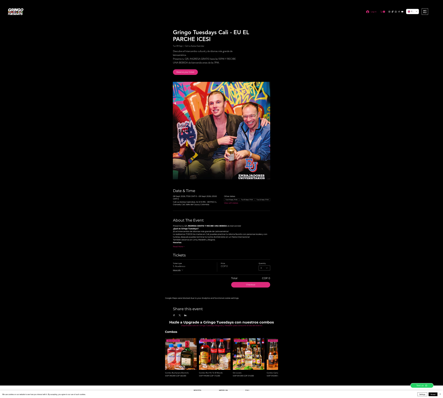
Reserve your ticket (185, 72)
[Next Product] (274, 353)
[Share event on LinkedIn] (185, 315)
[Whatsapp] (396, 12)
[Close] (440, 394)
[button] (383, 12)
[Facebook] (399, 12)
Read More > (178, 246)
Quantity (262, 263)
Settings (422, 394)
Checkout (250, 285)
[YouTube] (402, 12)
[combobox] (264, 268)
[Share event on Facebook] (174, 315)
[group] (221, 357)
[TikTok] (392, 12)
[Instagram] (389, 12)
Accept (433, 394)
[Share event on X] (180, 315)
